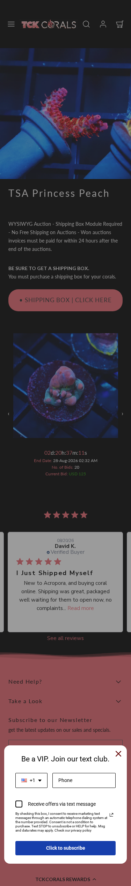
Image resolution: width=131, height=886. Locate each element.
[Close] (118, 753)
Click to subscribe (65, 848)
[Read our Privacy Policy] (111, 815)
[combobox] (31, 780)
